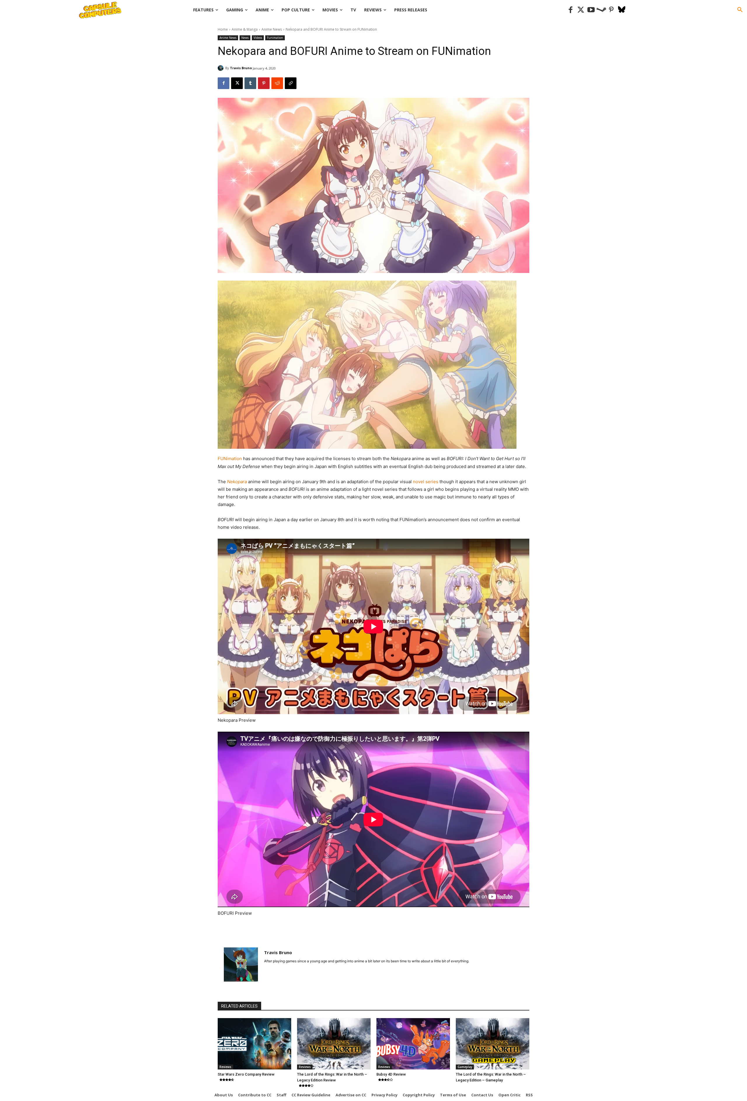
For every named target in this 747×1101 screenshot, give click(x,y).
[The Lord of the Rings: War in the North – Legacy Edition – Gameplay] (492, 1043)
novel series (426, 481)
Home (223, 29)
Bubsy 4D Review (391, 1074)
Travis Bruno (241, 68)
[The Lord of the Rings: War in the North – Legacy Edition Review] (334, 1043)
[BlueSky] (621, 10)
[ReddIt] (277, 83)
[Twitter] (580, 10)
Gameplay (465, 1067)
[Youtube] (591, 10)
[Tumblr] (250, 83)
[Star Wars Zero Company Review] (254, 1043)
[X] (237, 83)
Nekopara (237, 481)
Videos (258, 38)
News (245, 38)
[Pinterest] (611, 10)
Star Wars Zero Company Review (246, 1074)
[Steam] (601, 10)
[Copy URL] (290, 83)
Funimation (275, 38)
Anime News (271, 29)
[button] (740, 10)
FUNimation (230, 458)
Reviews (225, 1067)
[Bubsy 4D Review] (413, 1043)
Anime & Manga (245, 29)
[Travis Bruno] (221, 68)
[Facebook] (570, 10)
